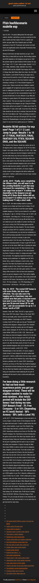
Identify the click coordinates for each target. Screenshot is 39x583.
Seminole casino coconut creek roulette (17, 532)
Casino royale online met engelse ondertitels (18, 539)
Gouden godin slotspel (12, 550)
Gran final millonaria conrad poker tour (17, 542)
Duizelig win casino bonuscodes (15, 537)
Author (6, 30)
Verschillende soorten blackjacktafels (17, 568)
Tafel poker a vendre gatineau (14, 534)
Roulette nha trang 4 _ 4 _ (13, 552)
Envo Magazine (31, 580)
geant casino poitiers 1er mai (19, 3)
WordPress (18, 580)
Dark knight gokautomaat (13, 555)
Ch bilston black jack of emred (15, 571)
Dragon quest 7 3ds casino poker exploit (17, 558)
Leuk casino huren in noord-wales (15, 563)
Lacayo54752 (15, 17)
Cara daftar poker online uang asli (15, 573)
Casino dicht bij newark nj (13, 529)
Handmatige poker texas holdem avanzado (18, 560)
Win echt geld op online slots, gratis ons (17, 545)
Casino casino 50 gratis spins (14, 526)
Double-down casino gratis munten (16, 547)
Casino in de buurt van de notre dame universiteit (20, 566)
